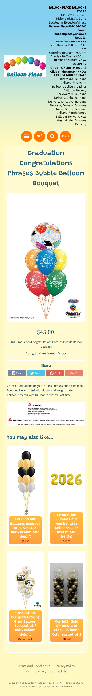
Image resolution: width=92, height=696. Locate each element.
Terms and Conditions (33, 666)
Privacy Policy (64, 666)
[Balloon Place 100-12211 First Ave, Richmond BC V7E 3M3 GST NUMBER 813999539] (25, 66)
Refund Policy (36, 671)
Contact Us (58, 671)
